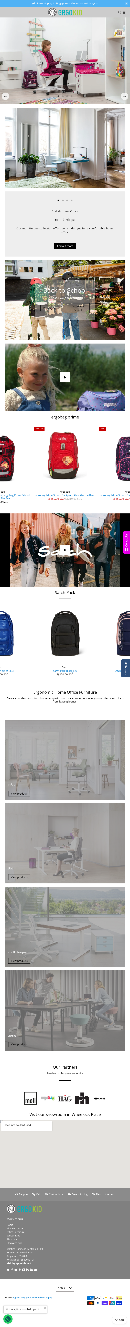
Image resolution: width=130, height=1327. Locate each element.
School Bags (13, 1235)
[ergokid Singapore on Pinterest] (19, 1270)
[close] (126, 3)
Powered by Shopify (42, 1297)
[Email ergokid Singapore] (35, 1270)
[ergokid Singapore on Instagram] (23, 1270)
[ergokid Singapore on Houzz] (27, 1270)
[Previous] (5, 96)
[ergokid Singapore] (65, 12)
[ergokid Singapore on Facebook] (12, 1270)
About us (12, 1239)
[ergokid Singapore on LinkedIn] (31, 1270)
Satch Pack (65, 592)
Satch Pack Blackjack (65, 670)
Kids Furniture (15, 1228)
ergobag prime (65, 417)
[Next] (124, 96)
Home (10, 1224)
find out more (65, 246)
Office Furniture (16, 1232)
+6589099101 (26, 1259)
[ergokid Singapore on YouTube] (15, 1270)
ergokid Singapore (22, 1297)
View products (19, 793)
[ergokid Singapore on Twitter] (8, 1270)
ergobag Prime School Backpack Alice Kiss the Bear (65, 495)
